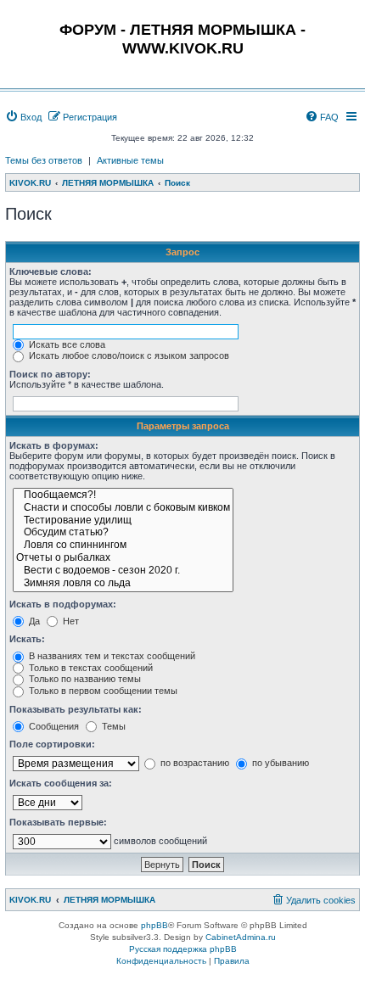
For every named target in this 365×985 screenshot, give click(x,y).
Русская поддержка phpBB (183, 949)
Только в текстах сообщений (89, 668)
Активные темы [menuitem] (130, 160)
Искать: (27, 639)
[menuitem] (23, 117)
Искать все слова (65, 344)
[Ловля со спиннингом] (123, 546)
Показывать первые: (58, 822)
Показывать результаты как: (75, 709)
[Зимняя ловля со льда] (123, 584)
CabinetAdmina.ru (240, 937)
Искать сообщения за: (60, 783)
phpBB (154, 925)
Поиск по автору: (50, 374)
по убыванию (279, 763)
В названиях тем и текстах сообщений (110, 656)
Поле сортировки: (52, 744)
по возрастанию (193, 763)
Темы (112, 726)
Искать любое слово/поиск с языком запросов (127, 355)
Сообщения (52, 726)
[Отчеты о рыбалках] (123, 558)
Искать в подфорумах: (62, 604)
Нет (69, 621)
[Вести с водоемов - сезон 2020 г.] (123, 571)
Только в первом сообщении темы (101, 691)
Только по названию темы (83, 679)
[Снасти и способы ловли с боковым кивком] (123, 508)
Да (33, 621)
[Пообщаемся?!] (123, 496)
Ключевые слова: (50, 271)
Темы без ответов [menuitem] (43, 160)
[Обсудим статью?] (123, 533)
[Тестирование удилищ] (123, 521)
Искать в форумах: (53, 445)
